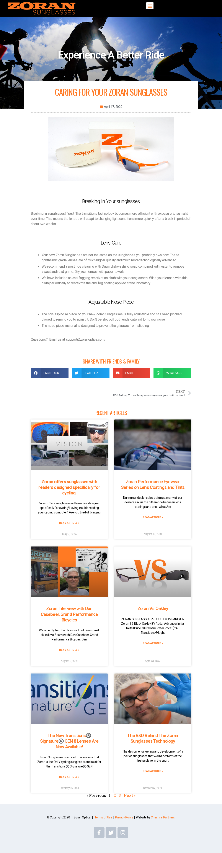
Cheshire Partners (163, 817)
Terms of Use (103, 817)
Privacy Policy (124, 817)
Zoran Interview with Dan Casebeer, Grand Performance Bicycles (69, 614)
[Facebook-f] (99, 832)
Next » (129, 795)
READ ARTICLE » (69, 522)
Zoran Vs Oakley (152, 608)
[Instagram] (123, 832)
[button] (149, 5)
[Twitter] (111, 832)
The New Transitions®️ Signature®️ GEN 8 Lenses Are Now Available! (69, 741)
